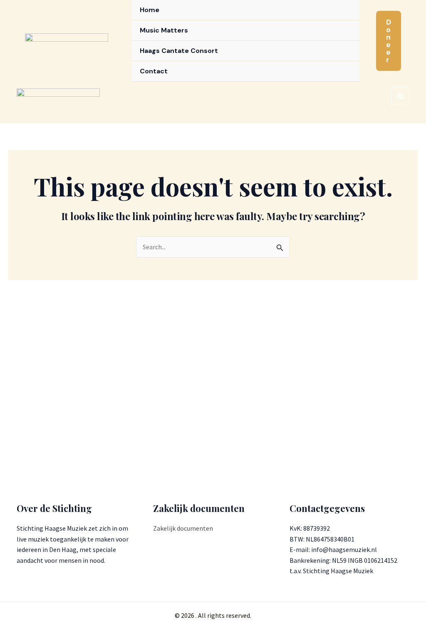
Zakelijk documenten (183, 528)
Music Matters (164, 30)
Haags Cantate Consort (179, 50)
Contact (154, 71)
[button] (388, 41)
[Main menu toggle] (400, 96)
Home (149, 9)
